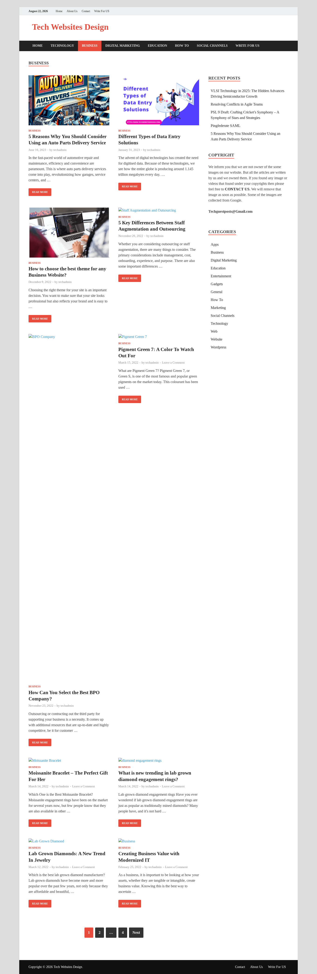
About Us (72, 11)
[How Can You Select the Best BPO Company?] (69, 508)
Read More (38, 190)
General (216, 292)
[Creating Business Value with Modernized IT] (158, 841)
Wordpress (218, 347)
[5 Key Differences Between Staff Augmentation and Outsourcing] (158, 210)
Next (136, 932)
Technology (62, 45)
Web (214, 331)
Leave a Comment (173, 362)
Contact (86, 11)
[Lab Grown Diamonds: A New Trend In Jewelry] (69, 841)
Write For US (101, 11)
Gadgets (217, 284)
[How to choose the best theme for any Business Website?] (69, 233)
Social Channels (212, 45)
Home (59, 11)
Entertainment (221, 276)
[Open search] (286, 46)
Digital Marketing (122, 45)
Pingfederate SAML (225, 126)
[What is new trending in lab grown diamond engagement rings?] (158, 760)
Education (157, 45)
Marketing (218, 308)
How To (182, 45)
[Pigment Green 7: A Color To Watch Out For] (158, 337)
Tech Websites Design (70, 27)
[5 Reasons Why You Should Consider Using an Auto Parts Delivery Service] (69, 101)
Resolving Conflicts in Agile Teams (237, 104)
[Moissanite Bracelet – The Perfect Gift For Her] (69, 760)
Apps (215, 244)
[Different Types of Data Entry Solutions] (158, 101)
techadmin (60, 150)
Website (216, 339)
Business (89, 45)
